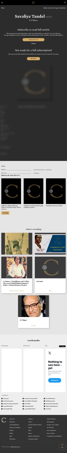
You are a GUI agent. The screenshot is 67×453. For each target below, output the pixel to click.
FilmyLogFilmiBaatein (52, 406)
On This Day (50, 427)
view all (5, 213)
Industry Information (34, 436)
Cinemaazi (6, 398)
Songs (30, 433)
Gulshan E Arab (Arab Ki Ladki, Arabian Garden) (33, 206)
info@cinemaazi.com (15, 446)
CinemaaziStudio (29, 406)
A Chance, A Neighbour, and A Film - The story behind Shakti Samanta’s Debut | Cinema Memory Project (16, 283)
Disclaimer (12, 439)
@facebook (26, 345)
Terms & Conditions (15, 427)
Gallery (12, 430)
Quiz (11, 436)
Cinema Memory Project (35, 425)
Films (29, 430)
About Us (12, 419)
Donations (12, 422)
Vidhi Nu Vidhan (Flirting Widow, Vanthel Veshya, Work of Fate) (11, 207)
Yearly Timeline (51, 419)
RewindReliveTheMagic (30, 401)
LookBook (48, 408)
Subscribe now (33, 39)
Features (30, 419)
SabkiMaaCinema (50, 401)
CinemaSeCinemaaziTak (30, 398)
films (2, 8)
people (33, 325)
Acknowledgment (14, 425)
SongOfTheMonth (8, 406)
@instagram (4, 345)
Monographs (50, 422)
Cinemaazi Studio (33, 439)
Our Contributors (51, 430)
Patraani (40, 281)
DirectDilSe (27, 403)
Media (11, 433)
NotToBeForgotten (8, 401)
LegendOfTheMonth (29, 408)
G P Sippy (23, 320)
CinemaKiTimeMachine (52, 403)
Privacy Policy (51, 433)
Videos (30, 422)
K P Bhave (33, 20)
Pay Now (33, 58)
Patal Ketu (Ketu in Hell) (54, 206)
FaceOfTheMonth (50, 398)
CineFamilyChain (7, 408)
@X (46, 345)
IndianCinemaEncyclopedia (10, 403)
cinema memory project (16, 291)
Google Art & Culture (53, 425)
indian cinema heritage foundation (54, 8)
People (30, 427)
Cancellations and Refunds (54, 436)
